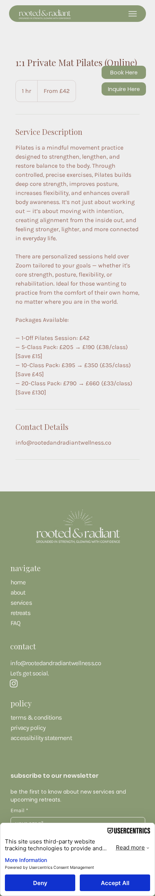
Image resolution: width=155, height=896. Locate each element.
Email (19, 810)
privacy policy (28, 727)
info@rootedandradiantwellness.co (55, 663)
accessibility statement (41, 738)
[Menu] (132, 13)
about (18, 592)
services (21, 602)
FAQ (15, 623)
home (18, 582)
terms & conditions (36, 717)
